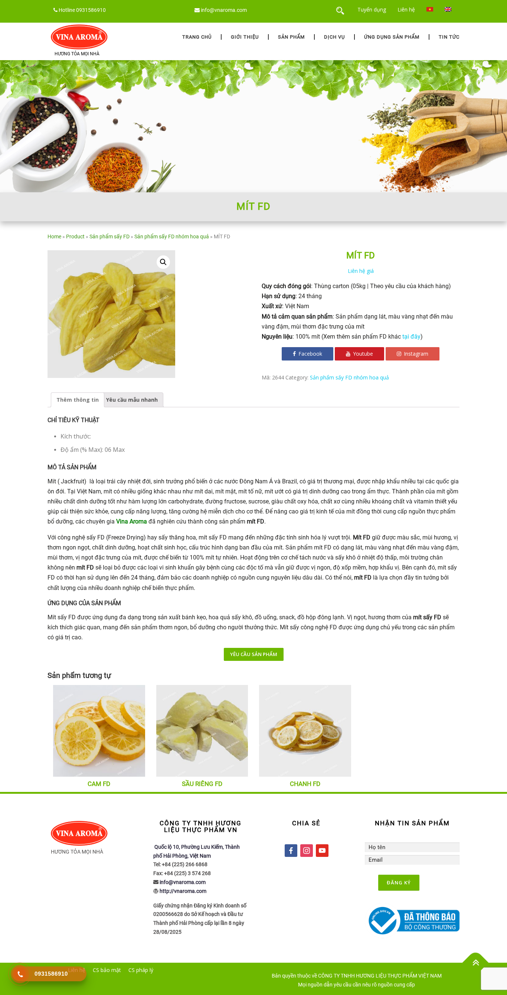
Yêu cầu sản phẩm (253, 654)
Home (54, 236)
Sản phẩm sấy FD (109, 236)
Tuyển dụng (371, 9)
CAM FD (99, 783)
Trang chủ (197, 37)
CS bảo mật (107, 969)
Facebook (309, 353)
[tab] (77, 399)
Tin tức (449, 37)
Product (75, 236)
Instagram (415, 353)
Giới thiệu (245, 37)
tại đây (411, 336)
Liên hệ (406, 9)
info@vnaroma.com (224, 10)
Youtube (362, 353)
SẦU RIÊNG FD (202, 783)
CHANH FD (305, 783)
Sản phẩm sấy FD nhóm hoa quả (171, 236)
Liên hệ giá (361, 270)
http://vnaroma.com (183, 891)
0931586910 (91, 10)
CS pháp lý (140, 969)
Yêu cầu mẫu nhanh (132, 399)
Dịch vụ (334, 37)
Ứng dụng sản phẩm (391, 37)
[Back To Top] (475, 963)
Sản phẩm (291, 37)
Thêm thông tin (77, 399)
